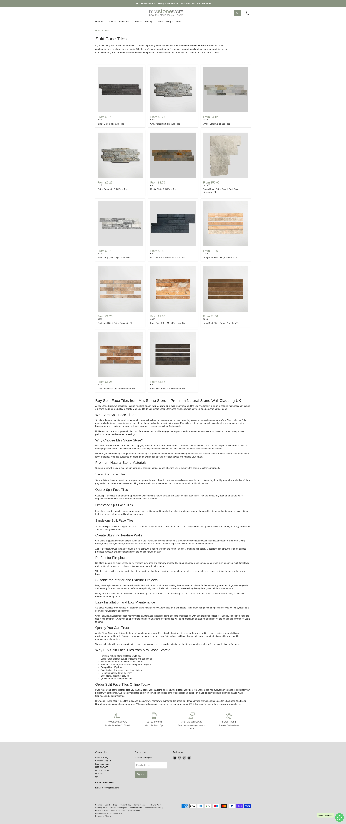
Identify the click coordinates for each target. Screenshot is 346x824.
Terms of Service (140, 805)
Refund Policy (155, 805)
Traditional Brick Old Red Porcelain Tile (116, 389)
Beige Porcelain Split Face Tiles (113, 189)
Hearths (99, 22)
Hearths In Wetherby (153, 808)
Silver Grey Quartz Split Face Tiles (114, 257)
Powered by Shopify (103, 816)
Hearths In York (136, 808)
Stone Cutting (164, 22)
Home (98, 30)
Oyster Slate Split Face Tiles (216, 124)
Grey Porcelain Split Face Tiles (165, 124)
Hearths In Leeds (118, 811)
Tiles (137, 22)
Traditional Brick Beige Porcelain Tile (115, 323)
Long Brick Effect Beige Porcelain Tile (221, 257)
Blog (115, 805)
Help (179, 22)
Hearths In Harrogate (118, 808)
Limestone (124, 22)
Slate (111, 22)
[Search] (237, 13)
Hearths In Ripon (101, 811)
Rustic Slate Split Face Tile (163, 189)
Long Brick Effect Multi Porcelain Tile (167, 323)
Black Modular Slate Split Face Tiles (167, 257)
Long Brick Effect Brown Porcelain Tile (221, 323)
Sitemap (98, 805)
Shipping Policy (101, 808)
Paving (148, 22)
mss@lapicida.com (110, 788)
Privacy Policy (125, 805)
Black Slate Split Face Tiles (111, 124)
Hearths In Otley (134, 811)
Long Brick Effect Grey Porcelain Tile (167, 389)
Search (107, 805)
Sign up (141, 774)
